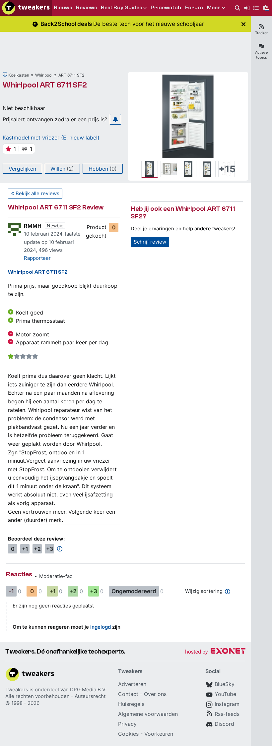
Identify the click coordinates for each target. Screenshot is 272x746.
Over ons (155, 694)
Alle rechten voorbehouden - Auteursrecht (55, 696)
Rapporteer (37, 258)
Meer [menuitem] (214, 8)
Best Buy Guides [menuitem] (121, 8)
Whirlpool (43, 75)
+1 (25, 548)
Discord (224, 723)
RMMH (32, 225)
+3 (49, 548)
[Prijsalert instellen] (115, 119)
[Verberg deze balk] (243, 24)
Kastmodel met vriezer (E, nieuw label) (51, 137)
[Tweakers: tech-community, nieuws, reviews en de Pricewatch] (26, 8)
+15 (227, 169)
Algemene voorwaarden (148, 714)
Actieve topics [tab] (261, 55)
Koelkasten (18, 75)
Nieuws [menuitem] (63, 8)
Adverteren (132, 684)
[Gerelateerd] (5, 74)
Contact (128, 694)
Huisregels (131, 704)
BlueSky (225, 684)
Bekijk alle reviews (37, 193)
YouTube (225, 694)
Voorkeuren (158, 733)
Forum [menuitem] (194, 8)
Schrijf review (150, 242)
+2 (37, 548)
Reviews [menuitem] (86, 8)
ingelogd (100, 627)
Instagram (227, 704)
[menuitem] (237, 8)
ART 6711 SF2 (71, 75)
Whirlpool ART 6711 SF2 (45, 85)
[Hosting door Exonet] (215, 652)
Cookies (128, 733)
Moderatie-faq (56, 576)
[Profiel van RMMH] (14, 229)
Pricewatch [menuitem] (166, 8)
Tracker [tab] (261, 32)
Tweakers (16, 689)
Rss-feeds (227, 714)
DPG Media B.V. (88, 689)
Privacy (127, 723)
